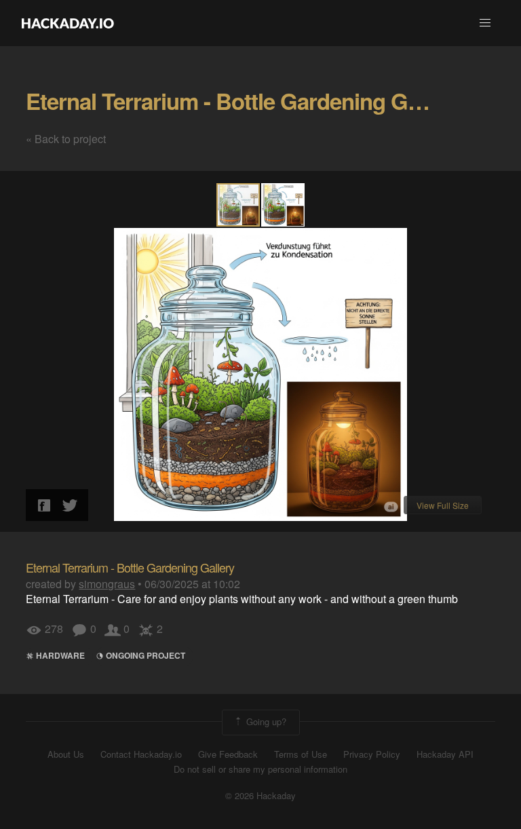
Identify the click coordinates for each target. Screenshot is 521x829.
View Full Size (443, 505)
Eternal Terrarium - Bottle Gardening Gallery (244, 101)
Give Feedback (228, 754)
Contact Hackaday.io (141, 754)
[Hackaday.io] (68, 23)
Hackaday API (445, 754)
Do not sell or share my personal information (260, 769)
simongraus (107, 584)
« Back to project (66, 139)
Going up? (265, 720)
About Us (65, 754)
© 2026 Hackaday (260, 796)
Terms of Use (300, 754)
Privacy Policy (371, 754)
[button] (485, 23)
